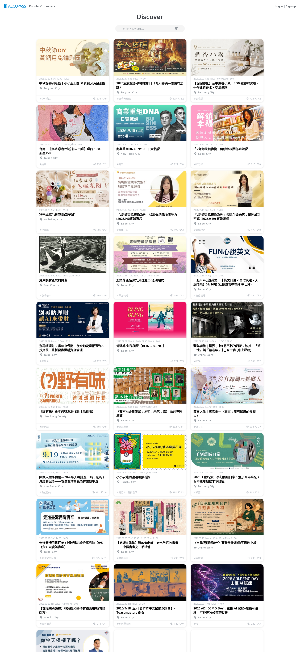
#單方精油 (122, 295)
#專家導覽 (122, 426)
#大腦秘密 (199, 229)
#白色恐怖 (45, 492)
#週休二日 (122, 229)
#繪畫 (43, 164)
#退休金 (44, 361)
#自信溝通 (199, 295)
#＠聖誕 (44, 229)
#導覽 (197, 492)
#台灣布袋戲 (124, 98)
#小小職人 (45, 98)
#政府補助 (45, 623)
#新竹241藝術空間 (127, 492)
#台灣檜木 (45, 295)
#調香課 (198, 98)
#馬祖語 (44, 426)
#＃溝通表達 (124, 623)
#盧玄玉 (198, 426)
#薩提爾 (198, 558)
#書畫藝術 (122, 558)
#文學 (197, 361)
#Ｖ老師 (198, 164)
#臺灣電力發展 (48, 558)
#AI (196, 623)
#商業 (120, 164)
